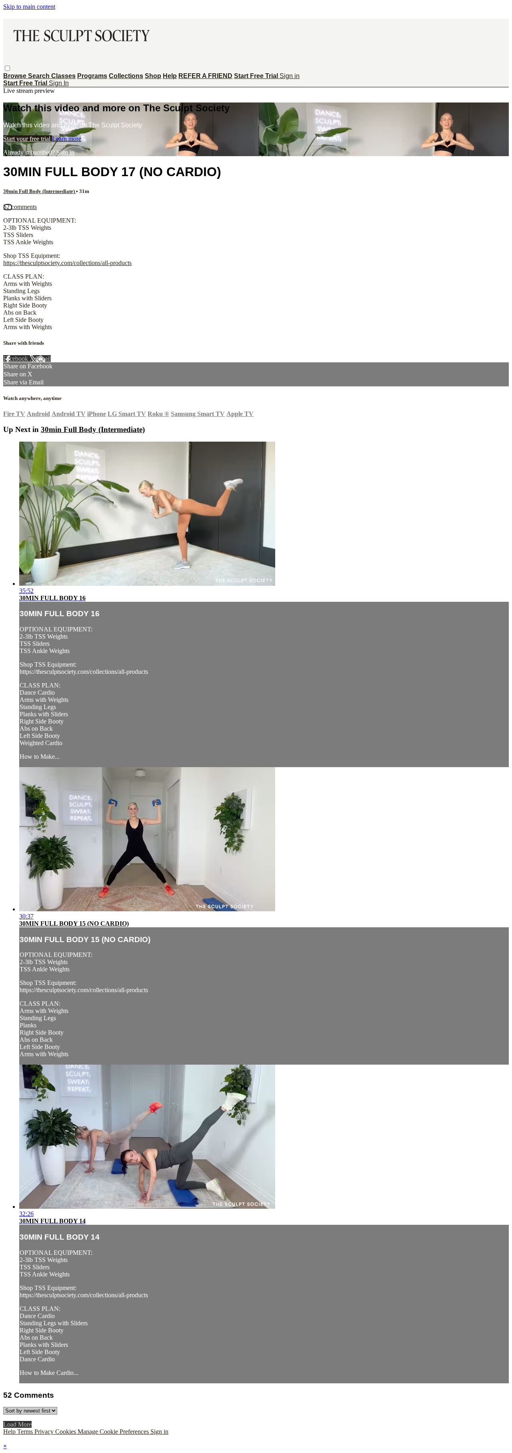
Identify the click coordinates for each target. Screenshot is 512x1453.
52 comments (20, 206)
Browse (15, 75)
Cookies (66, 1431)
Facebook (16, 358)
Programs (92, 75)
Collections (126, 75)
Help (170, 75)
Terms (25, 1431)
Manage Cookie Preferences (114, 1431)
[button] (7, 68)
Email (43, 358)
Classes (63, 75)
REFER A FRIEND (205, 75)
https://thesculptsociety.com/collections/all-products (67, 262)
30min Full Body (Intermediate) (39, 191)
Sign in (290, 75)
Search (39, 75)
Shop (153, 75)
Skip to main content (29, 6)
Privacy (44, 1431)
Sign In (59, 83)
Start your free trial (27, 138)
